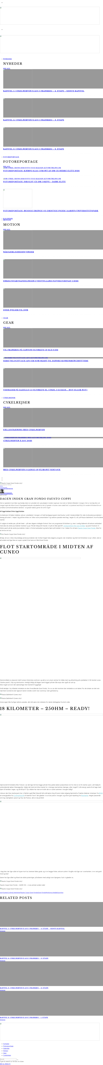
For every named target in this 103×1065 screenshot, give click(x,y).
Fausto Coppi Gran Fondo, (87, 528)
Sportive (60, 892)
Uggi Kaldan (8, 493)
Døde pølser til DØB (15, 310)
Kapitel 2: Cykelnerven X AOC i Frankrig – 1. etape (24, 1017)
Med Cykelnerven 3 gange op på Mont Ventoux (31, 470)
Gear (5, 318)
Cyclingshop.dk (19, 795)
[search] (17, 1059)
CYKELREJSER (4, 488)
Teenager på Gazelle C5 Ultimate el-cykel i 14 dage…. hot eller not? (45, 390)
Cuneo (5, 892)
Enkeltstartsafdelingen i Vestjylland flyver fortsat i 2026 (41, 281)
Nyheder (7, 59)
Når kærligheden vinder (18, 252)
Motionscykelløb (51, 892)
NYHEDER (10, 488)
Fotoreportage (11, 157)
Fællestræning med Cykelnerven (24, 430)
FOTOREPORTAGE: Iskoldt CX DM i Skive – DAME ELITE (34, 182)
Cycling (10, 892)
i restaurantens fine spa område (74, 526)
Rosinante (84, 795)
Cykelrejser (9, 398)
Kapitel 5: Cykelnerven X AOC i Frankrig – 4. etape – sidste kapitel (43, 91)
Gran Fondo (42, 892)
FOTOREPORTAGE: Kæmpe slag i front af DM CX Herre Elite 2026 (41, 171)
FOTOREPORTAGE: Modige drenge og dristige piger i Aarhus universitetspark (50, 211)
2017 (1, 892)
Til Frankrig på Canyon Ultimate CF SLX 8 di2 (30, 350)
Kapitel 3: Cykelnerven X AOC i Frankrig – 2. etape (33, 149)
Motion (7, 220)
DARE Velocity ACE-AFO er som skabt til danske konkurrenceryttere (45, 361)
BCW (101, 793)
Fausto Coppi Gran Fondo (29, 892)
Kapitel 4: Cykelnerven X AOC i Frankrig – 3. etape (33, 120)
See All (6, 68)
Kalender (6, 1048)
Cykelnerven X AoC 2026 (17, 441)
